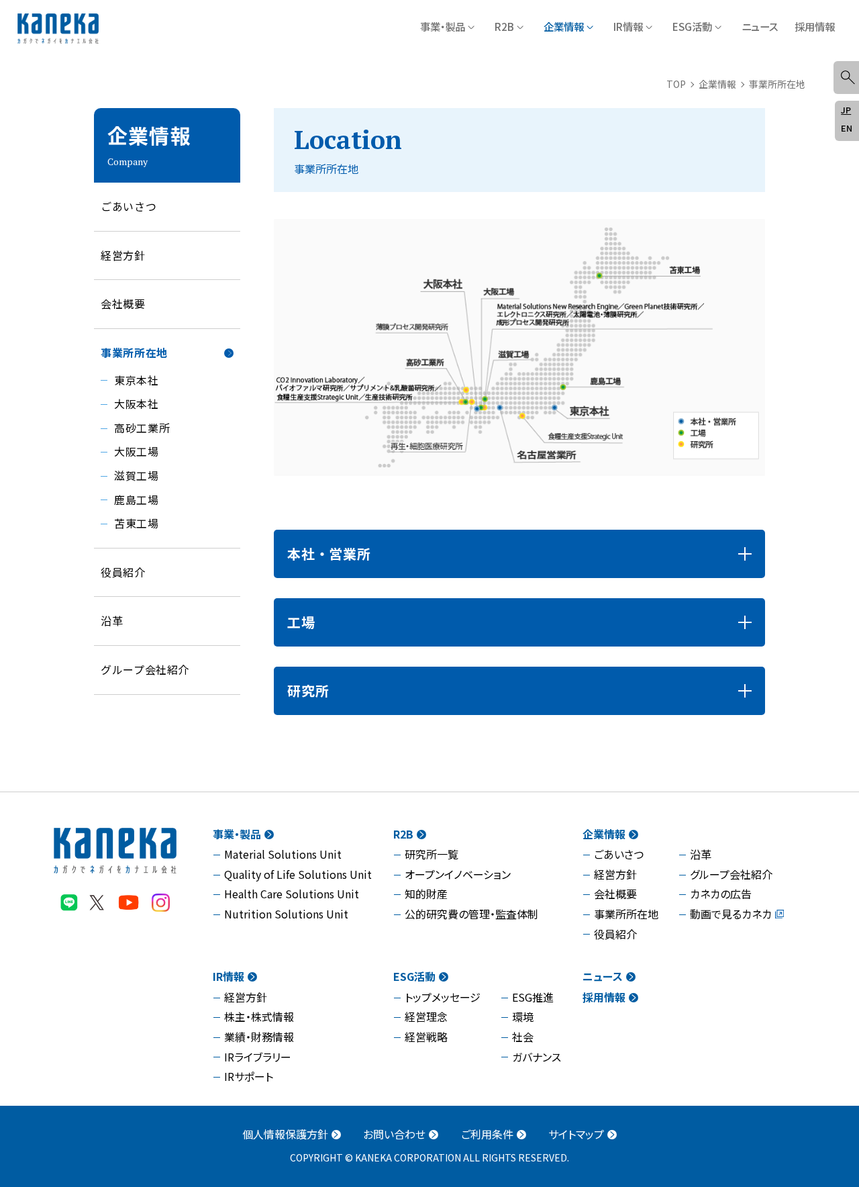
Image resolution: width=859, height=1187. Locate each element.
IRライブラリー (257, 1057)
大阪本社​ (136, 403)
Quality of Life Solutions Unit (298, 874)
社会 (523, 1037)
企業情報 (564, 26)
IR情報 (628, 26)
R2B (504, 26)
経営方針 (123, 255)
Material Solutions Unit (283, 854)
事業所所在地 (134, 352)
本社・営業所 (329, 553)
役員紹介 (615, 934)
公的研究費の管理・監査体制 (471, 914)
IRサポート (248, 1076)
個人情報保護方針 (285, 1134)
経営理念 (426, 1016)
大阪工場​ (136, 451)
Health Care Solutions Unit (291, 894)
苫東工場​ (136, 523)
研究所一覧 (431, 854)
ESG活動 (692, 26)
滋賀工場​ (136, 475)
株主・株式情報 (259, 1016)
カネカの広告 (721, 894)
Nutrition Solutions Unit (286, 914)
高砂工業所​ (142, 428)
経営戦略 (426, 1037)
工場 (301, 622)
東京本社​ (136, 380)
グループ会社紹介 (145, 669)
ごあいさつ (128, 206)
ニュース (760, 26)
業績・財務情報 (259, 1037)
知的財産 (426, 894)
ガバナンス (536, 1057)
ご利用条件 (487, 1134)
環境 (523, 1016)
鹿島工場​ (136, 499)
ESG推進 (533, 997)
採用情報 (815, 26)
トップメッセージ (443, 997)
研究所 (308, 690)
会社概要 (123, 303)
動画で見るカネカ (731, 914)
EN (846, 128)
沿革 (700, 854)
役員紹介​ (123, 572)
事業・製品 (442, 26)
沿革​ (112, 620)
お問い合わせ (394, 1134)
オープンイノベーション (458, 874)
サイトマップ (576, 1134)
